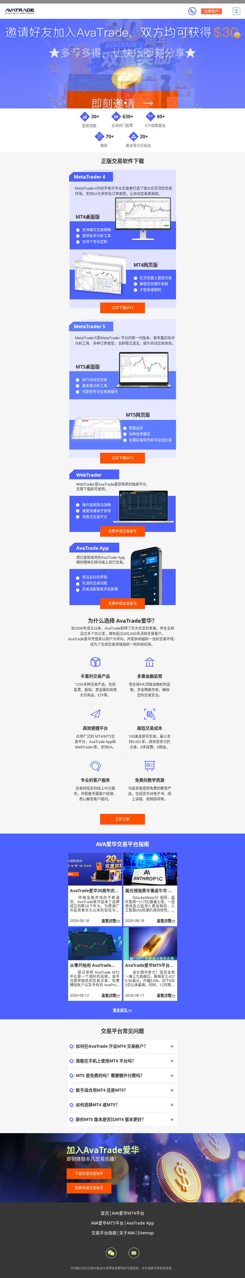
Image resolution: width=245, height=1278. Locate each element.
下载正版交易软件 (89, 1173)
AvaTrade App (140, 1223)
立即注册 (122, 819)
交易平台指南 (104, 1233)
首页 (105, 1213)
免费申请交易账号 (122, 531)
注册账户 (211, 11)
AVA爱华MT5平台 (107, 1223)
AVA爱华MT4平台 (128, 1213)
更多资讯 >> (122, 1010)
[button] (114, 103)
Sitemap (145, 1233)
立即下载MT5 (123, 458)
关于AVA (127, 1233)
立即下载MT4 (123, 307)
